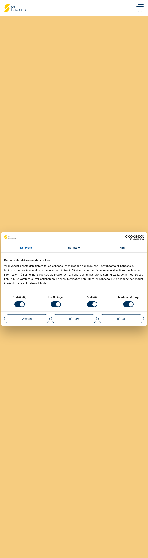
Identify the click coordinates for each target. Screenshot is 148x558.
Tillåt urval (74, 318)
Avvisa (27, 318)
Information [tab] (74, 247)
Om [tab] (122, 247)
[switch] (56, 304)
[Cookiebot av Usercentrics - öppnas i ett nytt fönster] (128, 237)
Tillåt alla (121, 318)
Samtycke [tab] (25, 247)
